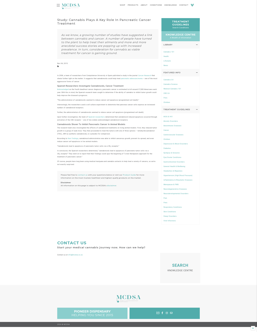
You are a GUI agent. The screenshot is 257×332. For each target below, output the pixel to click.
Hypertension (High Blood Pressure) (178, 175)
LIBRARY (167, 45)
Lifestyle (167, 61)
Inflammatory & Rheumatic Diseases (178, 180)
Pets (165, 98)
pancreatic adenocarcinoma (132, 78)
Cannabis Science (171, 84)
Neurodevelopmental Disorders (176, 194)
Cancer (166, 130)
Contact (183, 5)
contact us (83, 175)
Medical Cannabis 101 (172, 89)
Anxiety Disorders (171, 121)
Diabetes (167, 148)
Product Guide (129, 175)
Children (167, 102)
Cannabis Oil (168, 80)
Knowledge (170, 5)
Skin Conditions (170, 212)
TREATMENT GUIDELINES (176, 109)
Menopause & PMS (171, 184)
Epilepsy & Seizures (172, 153)
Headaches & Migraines (173, 171)
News (166, 65)
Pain (165, 198)
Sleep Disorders (170, 216)
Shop (122, 5)
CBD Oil (167, 93)
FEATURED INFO (172, 73)
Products (133, 5)
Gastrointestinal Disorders (174, 162)
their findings (73, 138)
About (144, 5)
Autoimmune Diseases (172, 126)
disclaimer (111, 186)
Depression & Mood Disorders (176, 144)
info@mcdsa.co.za (75, 255)
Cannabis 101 (169, 52)
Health (166, 56)
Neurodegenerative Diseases (175, 189)
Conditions (156, 5)
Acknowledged (63, 89)
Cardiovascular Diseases (173, 135)
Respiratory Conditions (173, 207)
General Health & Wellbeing (174, 166)
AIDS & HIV (168, 117)
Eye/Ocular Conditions (172, 157)
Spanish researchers (96, 117)
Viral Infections (170, 221)
